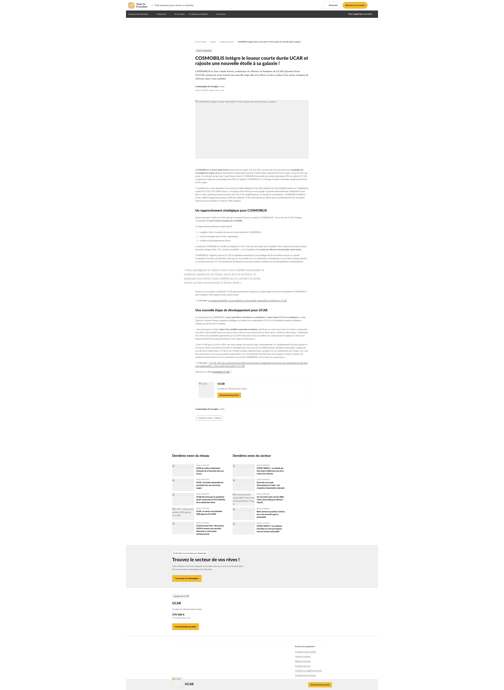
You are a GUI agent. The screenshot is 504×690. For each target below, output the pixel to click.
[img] (151, 14)
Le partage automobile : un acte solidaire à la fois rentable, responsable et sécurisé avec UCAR (248, 300)
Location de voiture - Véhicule (209, 418)
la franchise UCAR (221, 372)
